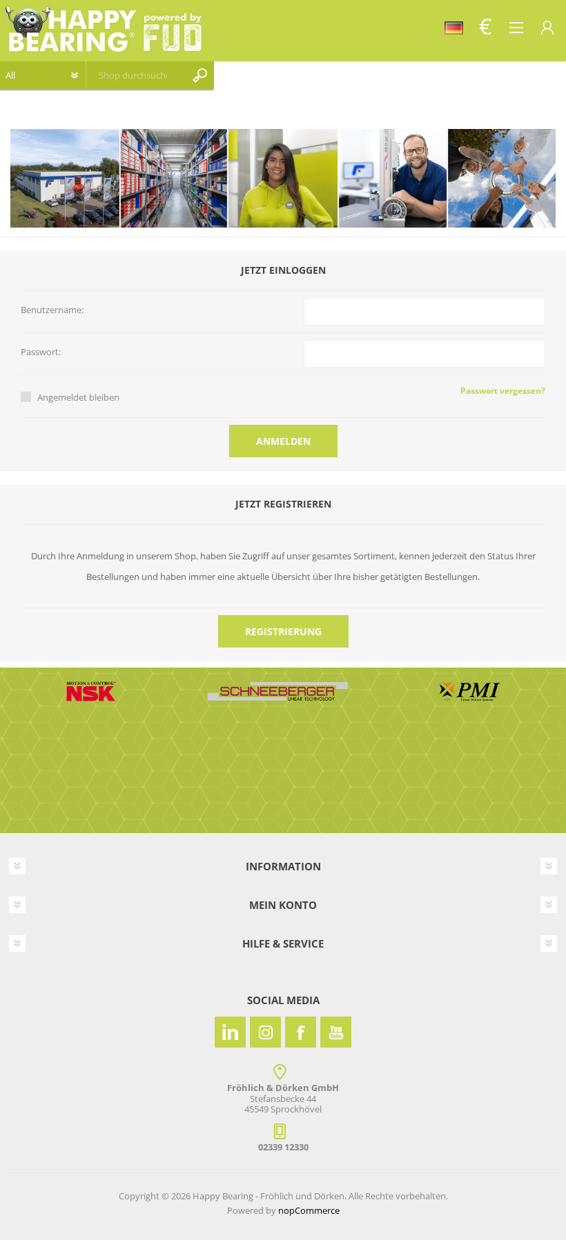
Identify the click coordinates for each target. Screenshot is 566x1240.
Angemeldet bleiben (78, 397)
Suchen (200, 75)
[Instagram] (265, 1032)
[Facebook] (300, 1032)
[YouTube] (335, 1032)
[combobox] (133, 75)
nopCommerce (309, 1210)
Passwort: (41, 352)
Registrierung (283, 631)
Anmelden (283, 441)
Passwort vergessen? (502, 391)
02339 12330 (283, 1147)
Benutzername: (52, 310)
